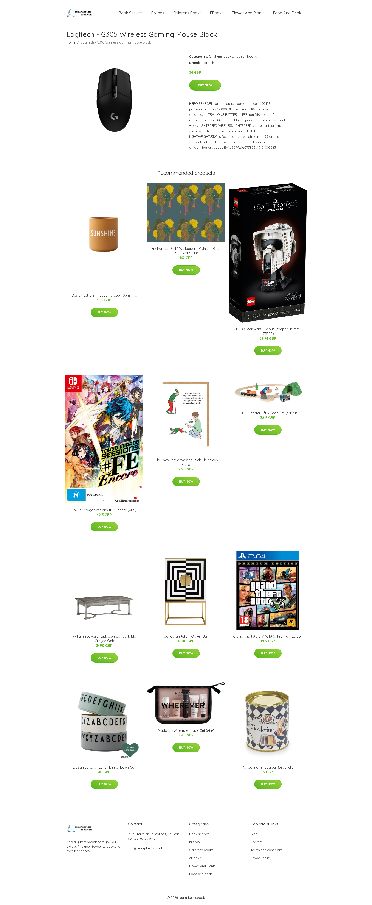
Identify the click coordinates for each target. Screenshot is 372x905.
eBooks (216, 12)
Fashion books (246, 56)
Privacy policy (261, 858)
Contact (256, 842)
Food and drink (287, 12)
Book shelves (131, 12)
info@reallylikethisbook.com (149, 848)
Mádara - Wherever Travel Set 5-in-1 (186, 730)
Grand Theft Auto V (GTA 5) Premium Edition (268, 636)
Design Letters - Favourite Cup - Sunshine (104, 295)
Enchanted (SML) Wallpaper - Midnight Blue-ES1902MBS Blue (186, 250)
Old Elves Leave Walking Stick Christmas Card (186, 462)
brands (157, 12)
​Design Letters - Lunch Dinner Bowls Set (104, 767)
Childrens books (187, 12)
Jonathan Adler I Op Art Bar (186, 636)
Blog (254, 834)
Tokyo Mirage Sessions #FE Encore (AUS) (104, 510)
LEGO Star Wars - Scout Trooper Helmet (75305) (268, 331)
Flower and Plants (248, 12)
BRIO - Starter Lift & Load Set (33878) (268, 413)
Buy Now (205, 85)
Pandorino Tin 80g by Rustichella (268, 767)
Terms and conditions (267, 850)
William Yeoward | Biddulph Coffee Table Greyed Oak (104, 638)
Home (71, 42)
